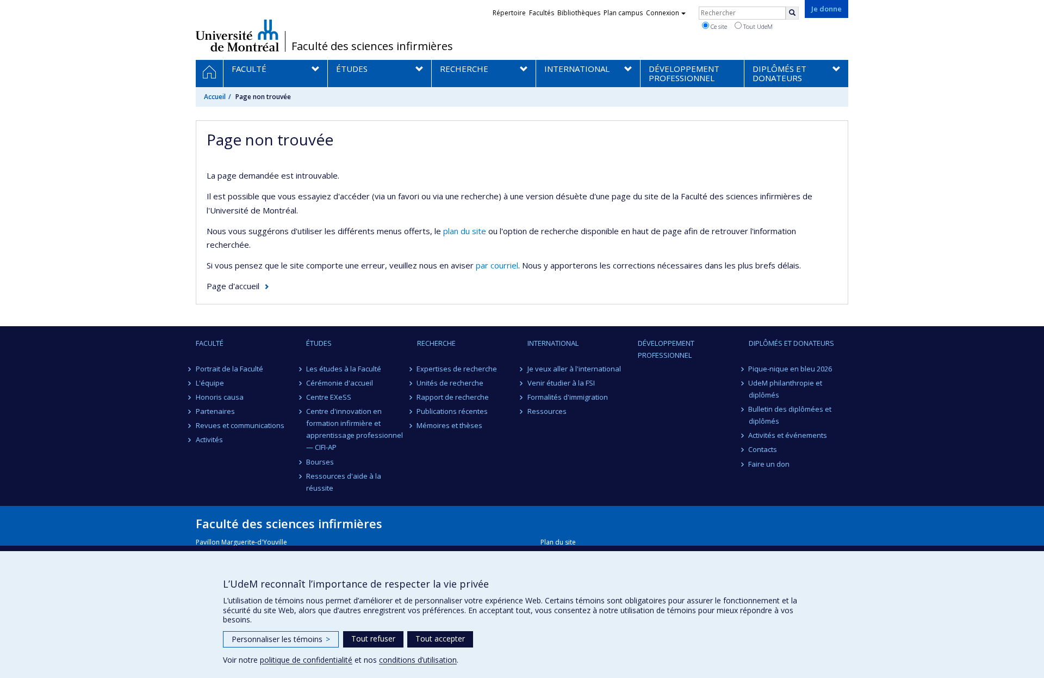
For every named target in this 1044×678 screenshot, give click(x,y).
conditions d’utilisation (418, 660)
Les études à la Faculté (343, 369)
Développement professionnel (666, 349)
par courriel (497, 265)
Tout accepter (440, 638)
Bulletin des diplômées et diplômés (790, 415)
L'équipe (210, 383)
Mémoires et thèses (450, 425)
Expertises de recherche (457, 369)
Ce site (718, 26)
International (553, 343)
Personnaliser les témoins (281, 639)
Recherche (436, 343)
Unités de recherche (450, 383)
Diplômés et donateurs (791, 343)
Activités (209, 439)
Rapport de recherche (453, 397)
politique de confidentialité (306, 660)
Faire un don (769, 464)
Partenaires (215, 411)
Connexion (662, 12)
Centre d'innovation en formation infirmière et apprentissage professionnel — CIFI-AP (354, 429)
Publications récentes (452, 411)
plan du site (464, 230)
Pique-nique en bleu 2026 (790, 369)
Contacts (763, 449)
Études (319, 343)
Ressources (547, 411)
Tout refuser (373, 638)
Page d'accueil (233, 285)
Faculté (209, 343)
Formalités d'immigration (567, 397)
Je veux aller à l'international (574, 369)
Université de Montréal (237, 35)
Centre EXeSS (328, 397)
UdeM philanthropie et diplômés (786, 389)
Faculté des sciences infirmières (372, 46)
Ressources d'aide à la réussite (343, 482)
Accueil (215, 96)
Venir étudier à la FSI (561, 383)
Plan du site (558, 542)
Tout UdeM (757, 26)
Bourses (320, 462)
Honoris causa (220, 397)
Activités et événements (788, 435)
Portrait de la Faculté (229, 369)
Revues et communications (240, 425)
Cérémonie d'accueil (339, 383)
